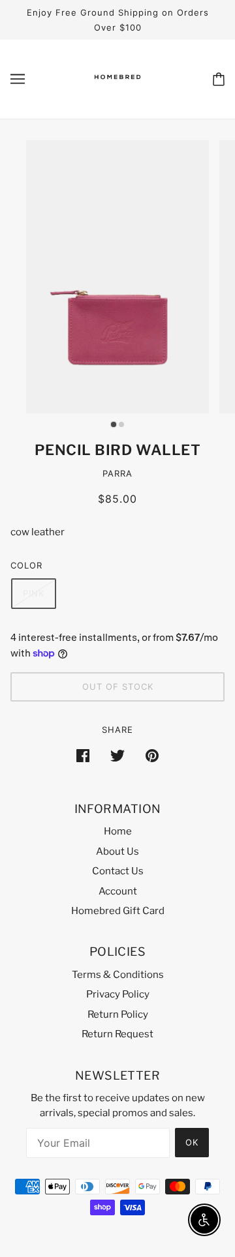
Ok (191, 1142)
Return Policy (117, 1014)
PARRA (117, 473)
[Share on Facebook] (83, 755)
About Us (117, 851)
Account (118, 891)
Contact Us (118, 871)
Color (26, 565)
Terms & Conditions (118, 975)
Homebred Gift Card (117, 911)
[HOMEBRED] (117, 90)
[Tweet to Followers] (117, 755)
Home (118, 831)
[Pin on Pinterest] (152, 755)
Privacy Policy (117, 994)
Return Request (117, 1034)
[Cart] (219, 79)
